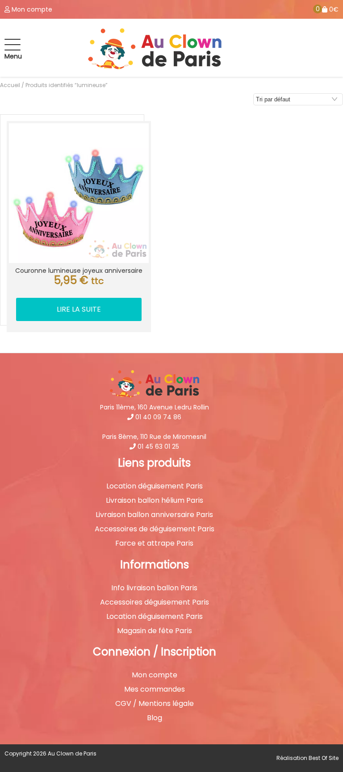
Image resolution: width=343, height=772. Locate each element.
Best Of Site (324, 758)
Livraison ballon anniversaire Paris (154, 515)
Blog (154, 718)
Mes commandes (154, 689)
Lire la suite (79, 309)
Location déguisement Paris (154, 486)
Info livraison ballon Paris (154, 588)
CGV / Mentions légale (154, 704)
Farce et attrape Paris (154, 543)
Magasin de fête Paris (154, 631)
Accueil (10, 85)
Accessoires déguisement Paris (154, 602)
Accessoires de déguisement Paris (154, 529)
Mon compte (154, 675)
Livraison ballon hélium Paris (154, 500)
